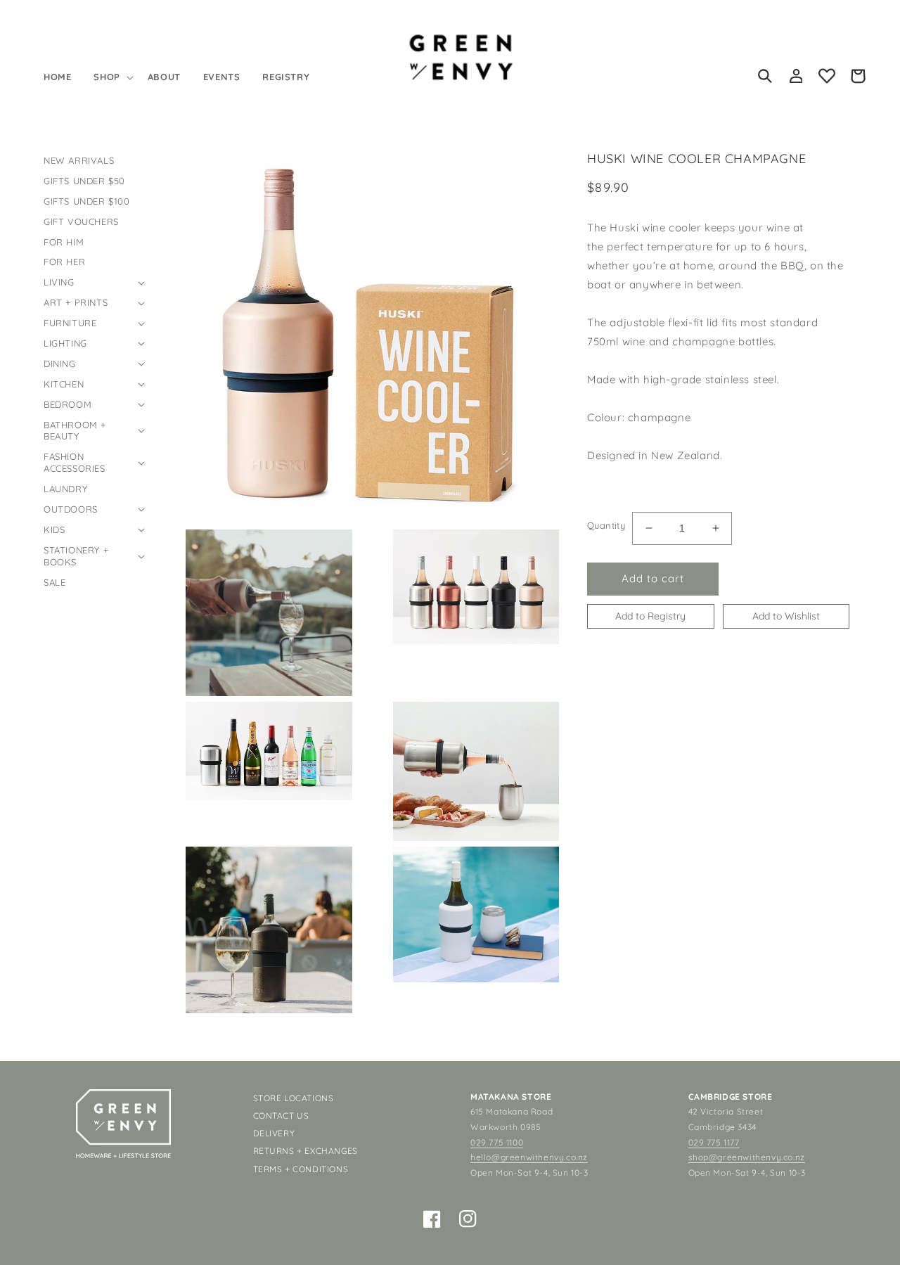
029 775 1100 (496, 1142)
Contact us (281, 1115)
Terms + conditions (301, 1169)
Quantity (606, 525)
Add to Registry (650, 615)
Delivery (274, 1133)
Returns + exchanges (305, 1150)
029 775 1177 (714, 1142)
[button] (112, 77)
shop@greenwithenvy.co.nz (746, 1157)
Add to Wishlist (786, 615)
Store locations (293, 1098)
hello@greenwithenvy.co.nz (529, 1157)
